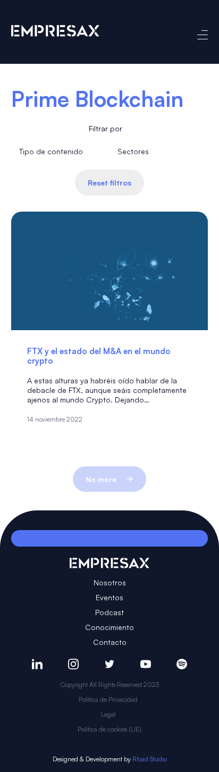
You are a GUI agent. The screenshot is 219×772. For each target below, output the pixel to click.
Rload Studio (149, 759)
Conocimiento (109, 627)
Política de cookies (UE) (109, 729)
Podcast (109, 612)
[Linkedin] (37, 664)
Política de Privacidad (108, 699)
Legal (108, 714)
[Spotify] (181, 664)
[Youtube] (145, 664)
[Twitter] (109, 664)
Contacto (110, 642)
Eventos (109, 597)
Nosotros (110, 582)
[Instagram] (73, 664)
